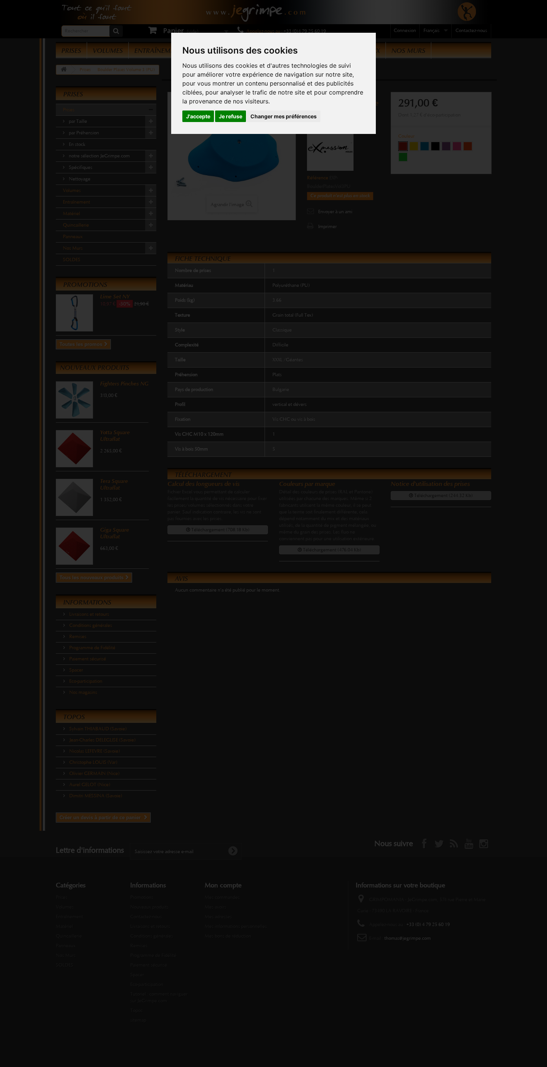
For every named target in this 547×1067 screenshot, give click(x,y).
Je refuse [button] (230, 116)
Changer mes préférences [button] (283, 116)
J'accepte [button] (198, 116)
